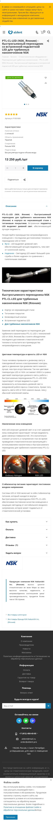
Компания (26, 636)
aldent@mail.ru (29, 739)
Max (32, 720)
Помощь (26, 688)
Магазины (26, 652)
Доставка (26, 674)
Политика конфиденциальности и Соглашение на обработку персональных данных (26, 657)
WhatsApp (26, 720)
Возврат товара (26, 681)
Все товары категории (17, 615)
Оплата (26, 670)
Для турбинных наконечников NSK (22, 324)
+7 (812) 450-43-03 (27, 733)
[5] (16, 114)
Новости (26, 648)
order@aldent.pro (29, 742)
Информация (26, 665)
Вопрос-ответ (26, 692)
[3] (11, 114)
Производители (26, 645)
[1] (6, 114)
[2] (9, 114)
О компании (26, 641)
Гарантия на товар (26, 677)
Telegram (19, 720)
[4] (14, 114)
